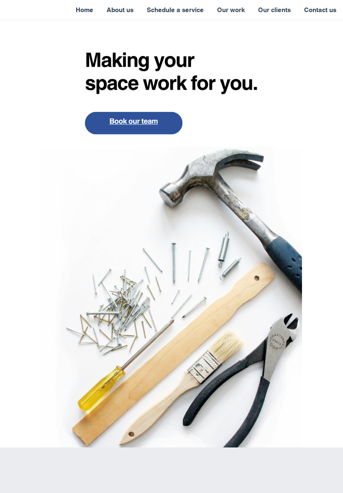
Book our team (133, 120)
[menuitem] (84, 10)
